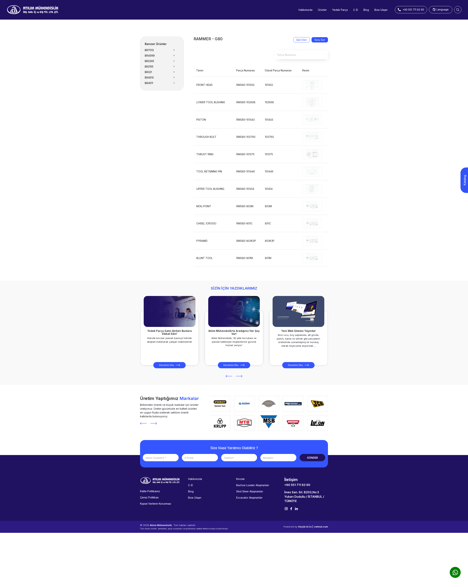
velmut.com (321, 526)
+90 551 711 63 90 (297, 485)
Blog (366, 9)
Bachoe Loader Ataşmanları (252, 485)
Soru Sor (319, 39)
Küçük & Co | (305, 526)
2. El (355, 9)
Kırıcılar (240, 478)
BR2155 (149, 66)
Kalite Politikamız (150, 491)
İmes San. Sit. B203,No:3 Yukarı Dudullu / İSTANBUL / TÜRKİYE (304, 496)
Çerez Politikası (149, 497)
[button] (229, 376)
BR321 (148, 72)
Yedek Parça (340, 9)
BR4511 (149, 83)
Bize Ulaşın (381, 9)
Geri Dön (301, 39)
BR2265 (149, 61)
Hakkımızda (305, 9)
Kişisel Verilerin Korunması (155, 503)
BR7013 (149, 50)
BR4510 (149, 77)
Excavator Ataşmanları (249, 497)
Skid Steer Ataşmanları (249, 491)
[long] (312, 84)
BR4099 (150, 55)
